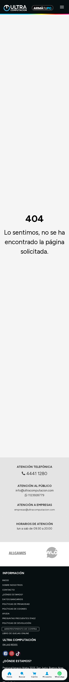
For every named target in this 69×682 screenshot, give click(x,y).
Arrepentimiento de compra (20, 629)
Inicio (5, 580)
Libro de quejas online (15, 633)
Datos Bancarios (12, 599)
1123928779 (35, 495)
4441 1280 (36, 473)
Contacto (8, 590)
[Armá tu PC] (42, 8)
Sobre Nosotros (12, 585)
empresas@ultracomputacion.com (34, 509)
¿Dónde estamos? (12, 594)
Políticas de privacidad (16, 604)
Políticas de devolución (16, 623)
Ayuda (5, 613)
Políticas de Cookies (14, 609)
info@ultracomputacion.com (35, 490)
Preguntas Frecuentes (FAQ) (19, 618)
